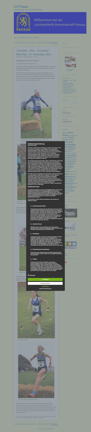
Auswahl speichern (45, 283)
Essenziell (32, 275)
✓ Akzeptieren (45, 279)
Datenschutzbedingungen (45, 288)
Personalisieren (45, 286)
